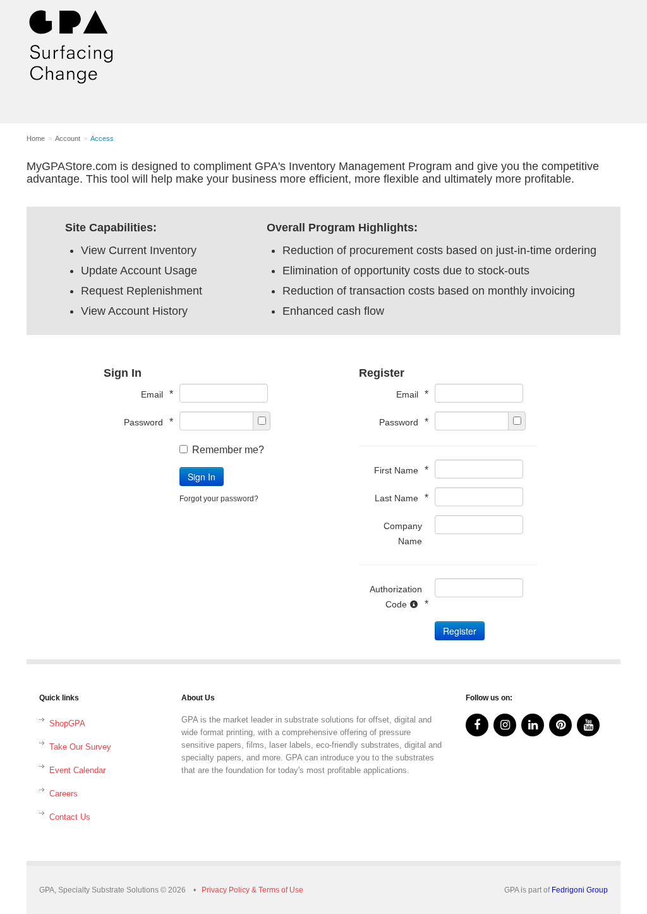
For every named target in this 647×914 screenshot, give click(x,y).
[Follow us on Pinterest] (560, 725)
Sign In (201, 476)
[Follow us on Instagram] (504, 725)
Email (154, 394)
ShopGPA (67, 723)
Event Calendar (77, 770)
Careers (63, 793)
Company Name (403, 533)
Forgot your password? (218, 498)
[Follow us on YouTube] (588, 725)
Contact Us (69, 817)
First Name (398, 470)
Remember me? (228, 449)
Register (459, 631)
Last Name (398, 497)
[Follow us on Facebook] (477, 725)
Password (145, 422)
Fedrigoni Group (580, 890)
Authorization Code (396, 596)
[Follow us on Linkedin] (532, 725)
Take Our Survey (80, 747)
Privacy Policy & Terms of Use (252, 890)
